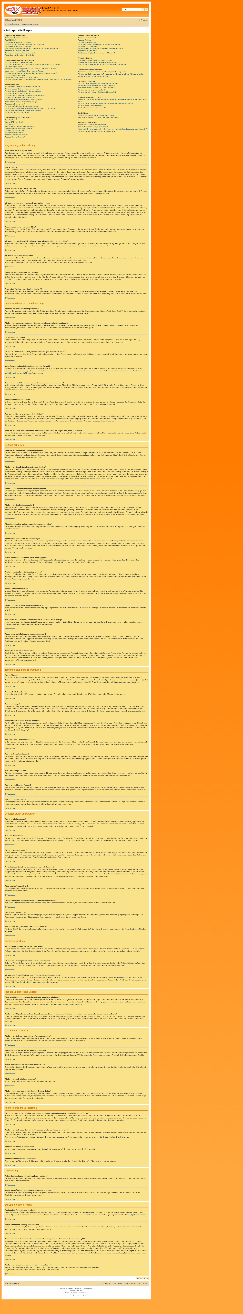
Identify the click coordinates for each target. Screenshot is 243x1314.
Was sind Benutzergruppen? (87, 42)
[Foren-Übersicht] (23, 10)
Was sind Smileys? (11, 124)
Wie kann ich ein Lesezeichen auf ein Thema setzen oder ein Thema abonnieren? (106, 104)
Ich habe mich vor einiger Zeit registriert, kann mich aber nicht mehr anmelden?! (32, 49)
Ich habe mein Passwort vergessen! (17, 51)
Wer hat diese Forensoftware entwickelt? (92, 125)
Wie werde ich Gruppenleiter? (88, 46)
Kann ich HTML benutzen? (14, 122)
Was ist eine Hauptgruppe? (87, 51)
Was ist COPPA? (10, 40)
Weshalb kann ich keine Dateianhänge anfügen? (21, 102)
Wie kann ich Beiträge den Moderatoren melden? (22, 106)
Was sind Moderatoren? (86, 40)
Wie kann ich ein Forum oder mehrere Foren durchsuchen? (98, 83)
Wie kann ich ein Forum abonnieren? (90, 106)
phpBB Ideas (109, 1227)
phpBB (70, 1288)
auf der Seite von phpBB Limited (85, 1215)
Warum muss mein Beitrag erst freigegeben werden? (23, 110)
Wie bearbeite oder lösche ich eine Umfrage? (20, 97)
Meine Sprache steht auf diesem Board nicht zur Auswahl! (24, 71)
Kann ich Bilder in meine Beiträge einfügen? (20, 126)
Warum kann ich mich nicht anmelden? (18, 46)
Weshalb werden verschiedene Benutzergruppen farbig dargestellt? (101, 49)
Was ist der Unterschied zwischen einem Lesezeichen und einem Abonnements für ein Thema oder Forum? (112, 100)
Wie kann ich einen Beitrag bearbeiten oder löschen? (23, 89)
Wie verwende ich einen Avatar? (16, 75)
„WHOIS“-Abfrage (33, 1243)
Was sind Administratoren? (87, 38)
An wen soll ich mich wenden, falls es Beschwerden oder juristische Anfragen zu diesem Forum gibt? (112, 129)
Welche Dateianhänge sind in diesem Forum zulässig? (96, 115)
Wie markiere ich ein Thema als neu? (17, 112)
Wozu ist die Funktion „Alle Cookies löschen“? (20, 55)
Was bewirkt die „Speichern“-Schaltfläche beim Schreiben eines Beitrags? (30, 108)
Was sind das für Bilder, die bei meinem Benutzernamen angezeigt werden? (31, 73)
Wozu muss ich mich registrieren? (16, 38)
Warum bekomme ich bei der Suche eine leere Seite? (96, 88)
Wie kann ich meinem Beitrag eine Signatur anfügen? (23, 91)
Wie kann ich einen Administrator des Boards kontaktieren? (98, 131)
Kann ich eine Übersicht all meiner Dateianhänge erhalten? (98, 117)
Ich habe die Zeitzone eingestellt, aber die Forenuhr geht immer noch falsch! (31, 69)
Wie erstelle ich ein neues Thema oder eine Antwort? (23, 87)
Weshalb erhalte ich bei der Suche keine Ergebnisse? (96, 86)
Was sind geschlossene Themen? (16, 135)
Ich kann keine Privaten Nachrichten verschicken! (95, 60)
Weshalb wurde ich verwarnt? (15, 104)
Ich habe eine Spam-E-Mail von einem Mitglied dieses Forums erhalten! (102, 64)
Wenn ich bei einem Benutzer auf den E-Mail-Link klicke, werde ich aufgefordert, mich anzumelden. (39, 79)
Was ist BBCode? (11, 120)
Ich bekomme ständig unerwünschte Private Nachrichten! (97, 62)
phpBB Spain (79, 1290)
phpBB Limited (10, 373)
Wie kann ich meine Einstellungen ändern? (19, 62)
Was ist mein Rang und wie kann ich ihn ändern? (21, 77)
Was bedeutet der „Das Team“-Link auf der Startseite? (96, 53)
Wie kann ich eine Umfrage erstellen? (18, 93)
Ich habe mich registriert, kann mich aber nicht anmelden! (24, 44)
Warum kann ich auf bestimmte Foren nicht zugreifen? (23, 100)
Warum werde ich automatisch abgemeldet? (20, 53)
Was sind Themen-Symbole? (15, 137)
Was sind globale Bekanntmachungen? (18, 128)
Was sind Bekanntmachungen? (15, 130)
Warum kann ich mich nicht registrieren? (18, 42)
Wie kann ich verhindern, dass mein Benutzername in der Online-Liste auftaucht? (32, 64)
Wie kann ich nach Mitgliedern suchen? (91, 90)
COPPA (125, 205)
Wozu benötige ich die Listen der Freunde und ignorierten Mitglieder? (102, 72)
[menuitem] (19, 20)
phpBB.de (26, 373)
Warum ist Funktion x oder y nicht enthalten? (93, 127)
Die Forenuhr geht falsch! (13, 67)
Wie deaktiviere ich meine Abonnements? (92, 108)
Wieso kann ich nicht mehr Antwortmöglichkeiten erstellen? (25, 95)
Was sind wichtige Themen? (14, 133)
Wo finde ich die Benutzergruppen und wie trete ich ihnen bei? (99, 44)
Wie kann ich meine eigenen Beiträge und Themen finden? (98, 92)
